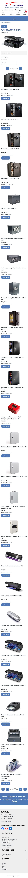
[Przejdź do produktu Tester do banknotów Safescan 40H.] (14, 556)
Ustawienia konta (6, 856)
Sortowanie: (4, 59)
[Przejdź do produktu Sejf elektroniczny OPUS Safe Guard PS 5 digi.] (14, 229)
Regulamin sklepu (6, 837)
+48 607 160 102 (8, 10)
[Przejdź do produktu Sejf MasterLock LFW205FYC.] (14, 139)
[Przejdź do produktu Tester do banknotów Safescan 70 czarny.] (14, 676)
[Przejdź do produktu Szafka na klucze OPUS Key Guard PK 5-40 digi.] (14, 527)
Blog (3, 864)
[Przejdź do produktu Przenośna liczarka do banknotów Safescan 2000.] (14, 765)
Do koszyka (6, 98)
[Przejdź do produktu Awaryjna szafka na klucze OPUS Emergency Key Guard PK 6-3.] (14, 407)
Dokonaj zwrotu (6, 847)
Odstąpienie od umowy (8, 844)
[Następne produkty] (20, 789)
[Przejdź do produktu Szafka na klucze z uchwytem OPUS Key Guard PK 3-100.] (14, 497)
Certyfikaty (5, 869)
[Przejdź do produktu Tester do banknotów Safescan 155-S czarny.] (14, 705)
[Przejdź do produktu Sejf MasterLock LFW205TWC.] (14, 169)
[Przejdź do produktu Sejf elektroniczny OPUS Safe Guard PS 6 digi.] (14, 288)
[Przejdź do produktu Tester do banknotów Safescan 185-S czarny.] (14, 735)
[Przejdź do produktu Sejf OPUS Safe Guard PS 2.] (14, 199)
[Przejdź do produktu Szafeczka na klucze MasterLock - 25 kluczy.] (14, 348)
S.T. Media (6, 22)
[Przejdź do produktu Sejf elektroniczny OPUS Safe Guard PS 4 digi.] (14, 259)
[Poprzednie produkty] (7, 789)
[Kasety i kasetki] (14, 42)
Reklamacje (5, 842)
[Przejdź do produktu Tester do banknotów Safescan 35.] (14, 616)
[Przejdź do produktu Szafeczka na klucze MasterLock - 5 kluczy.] (14, 318)
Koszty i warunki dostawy (8, 840)
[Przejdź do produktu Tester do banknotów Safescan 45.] (14, 586)
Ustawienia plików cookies (8, 839)
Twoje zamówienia (6, 854)
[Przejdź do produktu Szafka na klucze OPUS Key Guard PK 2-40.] (14, 467)
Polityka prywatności (7, 845)
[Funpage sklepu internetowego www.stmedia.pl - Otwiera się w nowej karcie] (2, 828)
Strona (11, 68)
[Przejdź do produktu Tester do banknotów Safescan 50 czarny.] (14, 646)
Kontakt (4, 863)
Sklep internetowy (12, 876)
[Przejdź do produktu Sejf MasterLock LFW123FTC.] (14, 110)
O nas (3, 866)
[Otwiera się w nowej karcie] (6, 828)
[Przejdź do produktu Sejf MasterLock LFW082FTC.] (14, 80)
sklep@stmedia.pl (21, 10)
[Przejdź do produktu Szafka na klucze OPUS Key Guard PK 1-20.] (14, 437)
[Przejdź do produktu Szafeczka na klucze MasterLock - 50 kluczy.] (14, 378)
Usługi (3, 867)
